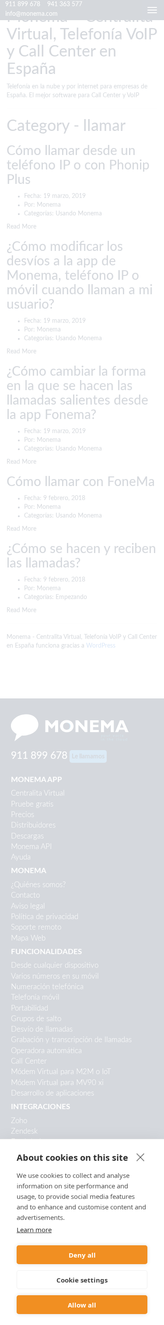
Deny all (82, 1255)
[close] (140, 1157)
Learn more (34, 1229)
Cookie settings (82, 1280)
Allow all (82, 1304)
